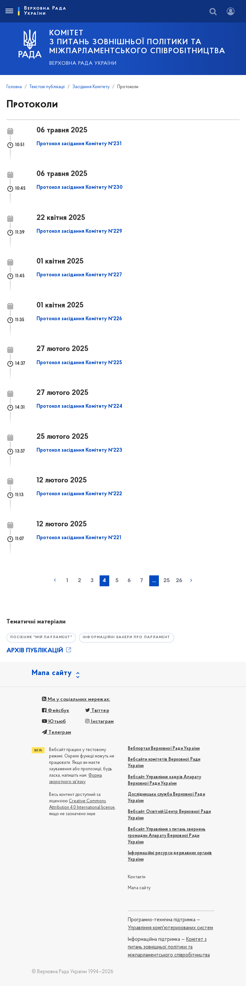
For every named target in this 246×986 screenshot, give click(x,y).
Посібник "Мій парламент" (41, 637)
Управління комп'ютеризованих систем (170, 928)
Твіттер (99, 710)
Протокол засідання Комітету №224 (79, 406)
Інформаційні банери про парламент (126, 637)
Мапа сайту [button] (52, 673)
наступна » (191, 580)
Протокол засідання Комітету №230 (80, 187)
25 (166, 581)
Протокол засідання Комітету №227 (79, 275)
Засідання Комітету (91, 87)
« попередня (55, 580)
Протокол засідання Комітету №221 (79, 537)
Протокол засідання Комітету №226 (79, 319)
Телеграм (59, 732)
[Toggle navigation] (9, 11)
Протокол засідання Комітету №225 (79, 362)
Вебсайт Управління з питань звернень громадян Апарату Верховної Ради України (166, 836)
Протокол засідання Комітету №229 (79, 231)
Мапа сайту (139, 888)
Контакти (137, 877)
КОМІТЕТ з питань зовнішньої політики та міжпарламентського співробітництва (137, 42)
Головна (14, 87)
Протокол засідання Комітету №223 (79, 450)
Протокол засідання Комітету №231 (79, 143)
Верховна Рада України (83, 63)
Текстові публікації (47, 87)
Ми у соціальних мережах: (78, 699)
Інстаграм (102, 721)
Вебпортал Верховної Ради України (164, 748)
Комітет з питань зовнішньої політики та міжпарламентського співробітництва (169, 947)
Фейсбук (57, 710)
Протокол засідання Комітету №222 (79, 494)
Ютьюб (56, 721)
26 (179, 581)
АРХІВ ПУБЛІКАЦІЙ (35, 651)
